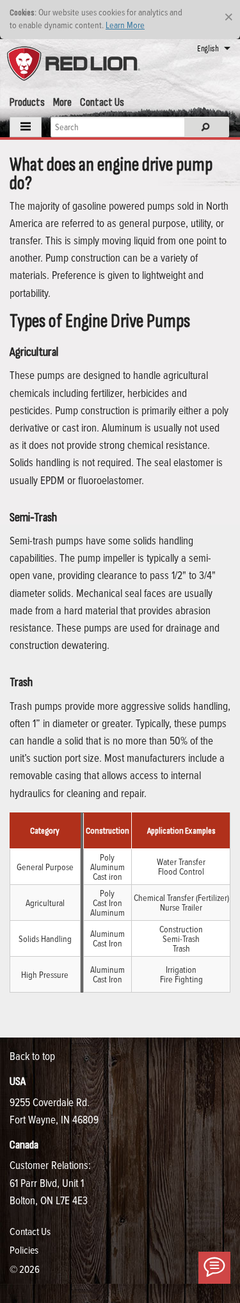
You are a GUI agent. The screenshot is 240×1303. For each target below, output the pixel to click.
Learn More (125, 25)
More (62, 102)
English (208, 49)
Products (27, 102)
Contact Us (102, 102)
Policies (24, 1250)
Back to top (32, 1055)
